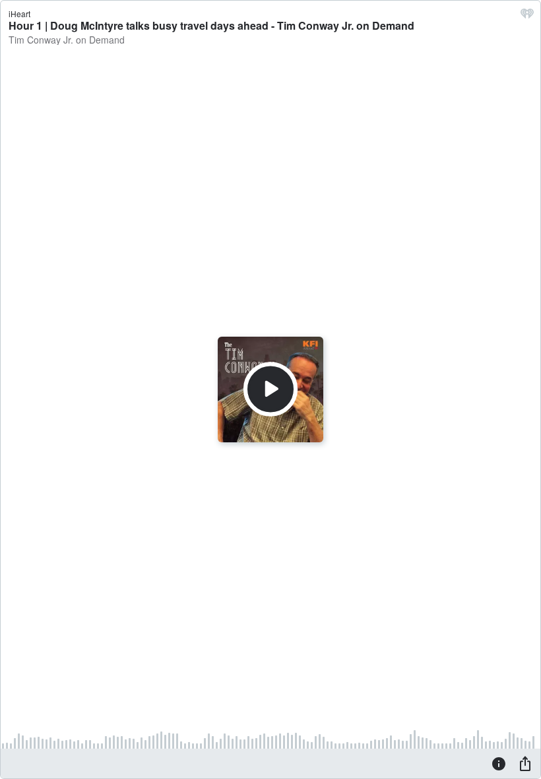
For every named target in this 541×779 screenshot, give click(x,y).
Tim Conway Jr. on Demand (67, 39)
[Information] (499, 763)
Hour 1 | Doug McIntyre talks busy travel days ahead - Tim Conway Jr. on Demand (211, 25)
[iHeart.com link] (527, 16)
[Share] (525, 763)
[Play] (270, 389)
